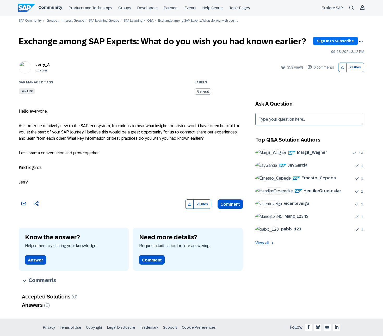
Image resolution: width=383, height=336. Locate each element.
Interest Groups (73, 20)
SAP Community (30, 20)
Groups (124, 8)
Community (50, 7)
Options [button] (361, 42)
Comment (230, 204)
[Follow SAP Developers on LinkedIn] (337, 327)
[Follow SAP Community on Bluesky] (318, 327)
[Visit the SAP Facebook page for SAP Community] (308, 327)
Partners (171, 8)
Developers (147, 8)
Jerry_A (42, 65)
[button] (342, 67)
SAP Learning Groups (104, 20)
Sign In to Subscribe (335, 41)
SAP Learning (133, 20)
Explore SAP (332, 8)
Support (170, 327)
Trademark (149, 327)
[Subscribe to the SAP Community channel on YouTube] (327, 327)
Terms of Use (70, 327)
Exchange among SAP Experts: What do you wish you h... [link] (198, 20)
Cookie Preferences (199, 327)
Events (190, 8)
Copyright (94, 327)
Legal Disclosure (121, 327)
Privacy (49, 327)
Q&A (150, 20)
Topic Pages (239, 8)
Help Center (212, 8)
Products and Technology (90, 8)
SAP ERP (27, 91)
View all (262, 243)
